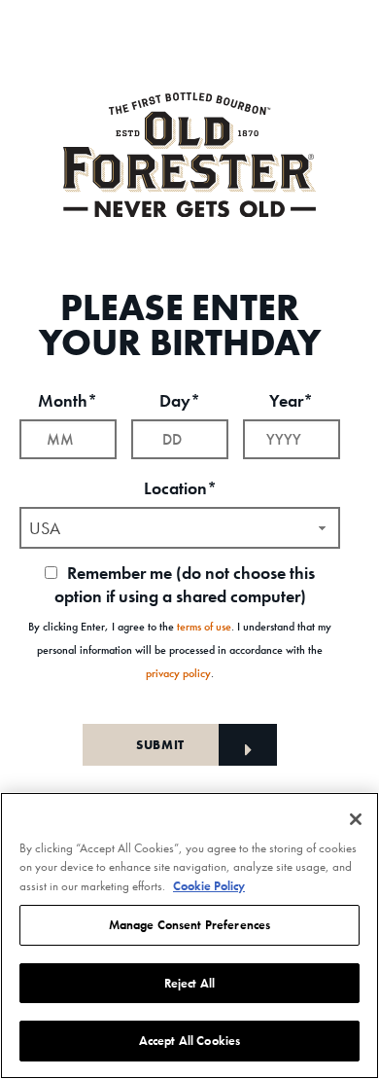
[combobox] (179, 528)
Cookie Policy (209, 886)
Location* (180, 488)
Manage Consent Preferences (189, 925)
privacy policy (178, 673)
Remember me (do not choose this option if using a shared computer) (185, 584)
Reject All (189, 983)
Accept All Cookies (189, 1040)
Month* (67, 400)
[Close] (355, 819)
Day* (179, 400)
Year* (291, 400)
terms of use (204, 626)
